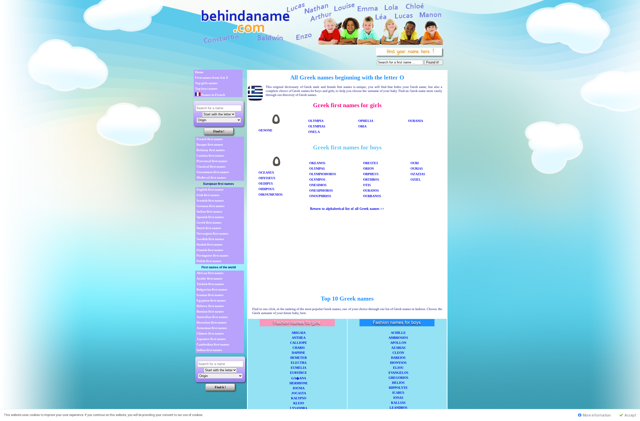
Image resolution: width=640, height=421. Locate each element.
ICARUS (398, 393)
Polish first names (209, 261)
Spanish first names (210, 217)
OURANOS (371, 190)
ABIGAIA (299, 333)
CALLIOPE (298, 343)
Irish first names (208, 195)
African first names (210, 273)
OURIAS (416, 168)
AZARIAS (398, 348)
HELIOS (398, 383)
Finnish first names (209, 250)
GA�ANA (298, 378)
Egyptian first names (211, 300)
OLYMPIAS (316, 126)
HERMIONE (299, 383)
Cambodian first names (212, 344)
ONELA (314, 132)
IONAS (398, 398)
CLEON (398, 353)
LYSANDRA (298, 408)
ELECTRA (298, 363)
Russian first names (210, 311)
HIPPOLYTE (398, 388)
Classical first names (211, 166)
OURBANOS (372, 196)
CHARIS (298, 348)
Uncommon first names (212, 172)
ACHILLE (398, 333)
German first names (210, 206)
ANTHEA (299, 338)
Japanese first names (211, 339)
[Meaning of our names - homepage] (318, 23)
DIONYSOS (398, 363)
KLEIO (298, 403)
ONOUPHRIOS (320, 196)
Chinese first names (210, 333)
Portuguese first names (212, 255)
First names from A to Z (211, 77)
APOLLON (398, 343)
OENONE (265, 130)
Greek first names (209, 222)
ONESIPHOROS (321, 190)
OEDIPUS (265, 183)
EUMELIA (298, 368)
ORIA (362, 126)
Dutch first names (208, 228)
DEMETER (298, 358)
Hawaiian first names (211, 322)
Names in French (212, 95)
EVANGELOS (398, 373)
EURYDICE (298, 373)
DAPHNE (298, 353)
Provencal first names (211, 161)
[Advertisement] (284, 57)
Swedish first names (210, 239)
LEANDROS (398, 408)
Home (199, 72)
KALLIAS (398, 403)
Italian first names (209, 211)
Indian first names (209, 350)
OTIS (367, 185)
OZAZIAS (417, 174)
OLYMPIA (316, 121)
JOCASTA (298, 393)
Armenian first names (211, 328)
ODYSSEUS (266, 178)
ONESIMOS (317, 185)
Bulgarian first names (211, 289)
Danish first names (209, 244)
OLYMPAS (317, 168)
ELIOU (398, 368)
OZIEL (415, 179)
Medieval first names (211, 177)
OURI (414, 163)
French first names (209, 139)
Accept (630, 415)
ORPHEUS (370, 174)
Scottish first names (210, 200)
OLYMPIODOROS (322, 174)
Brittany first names (210, 150)
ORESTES (370, 163)
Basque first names (209, 144)
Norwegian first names (212, 233)
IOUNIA (298, 388)
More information (596, 415)
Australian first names (212, 317)
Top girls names (206, 83)
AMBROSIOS (398, 338)
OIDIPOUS (266, 189)
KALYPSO (298, 398)
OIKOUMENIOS (270, 194)
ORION (368, 168)
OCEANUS (266, 172)
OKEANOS (317, 163)
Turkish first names (210, 284)
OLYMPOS (317, 179)
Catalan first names (210, 155)
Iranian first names (210, 295)
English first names (210, 189)
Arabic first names (209, 278)
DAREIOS (398, 358)
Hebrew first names (210, 306)
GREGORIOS (398, 378)
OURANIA (415, 121)
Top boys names (206, 88)
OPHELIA (365, 121)
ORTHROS (371, 179)
